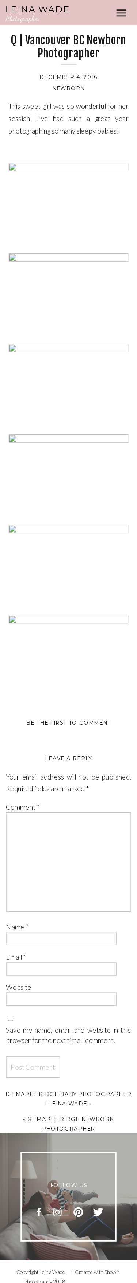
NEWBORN (68, 88)
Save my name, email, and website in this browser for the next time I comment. (68, 1034)
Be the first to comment (68, 723)
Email (16, 957)
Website (18, 987)
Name (17, 927)
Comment (23, 807)
